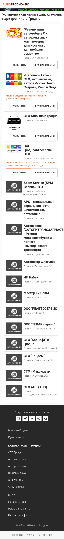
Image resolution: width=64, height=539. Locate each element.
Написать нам (17, 501)
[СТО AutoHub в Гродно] (14, 122)
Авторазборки (17, 466)
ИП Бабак (31, 277)
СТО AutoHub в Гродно (40, 116)
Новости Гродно (18, 430)
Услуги (30, 534)
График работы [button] (45, 65)
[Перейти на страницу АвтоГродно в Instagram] (18, 418)
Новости (17, 534)
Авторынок (45, 534)
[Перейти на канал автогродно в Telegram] (25, 418)
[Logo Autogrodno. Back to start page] (15, 4)
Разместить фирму (20, 515)
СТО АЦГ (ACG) (35, 387)
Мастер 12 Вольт (36, 293)
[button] (55, 4)
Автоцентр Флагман (39, 262)
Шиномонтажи (17, 473)
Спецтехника (16, 486)
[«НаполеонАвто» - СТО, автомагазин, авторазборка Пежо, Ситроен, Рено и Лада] (14, 78)
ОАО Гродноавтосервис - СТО (39, 150)
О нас (11, 494)
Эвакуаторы (16, 479)
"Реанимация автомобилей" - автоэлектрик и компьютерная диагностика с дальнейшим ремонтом (35, 41)
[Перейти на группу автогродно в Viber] (39, 418)
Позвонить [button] (19, 65)
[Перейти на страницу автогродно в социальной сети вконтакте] (32, 418)
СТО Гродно (15, 452)
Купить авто (16, 437)
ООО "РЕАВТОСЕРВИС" (41, 308)
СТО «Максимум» (37, 371)
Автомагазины (17, 459)
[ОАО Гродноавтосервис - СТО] (14, 148)
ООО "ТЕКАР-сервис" (39, 324)
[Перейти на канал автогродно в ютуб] (45, 418)
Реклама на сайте (19, 508)
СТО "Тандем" (34, 356)
